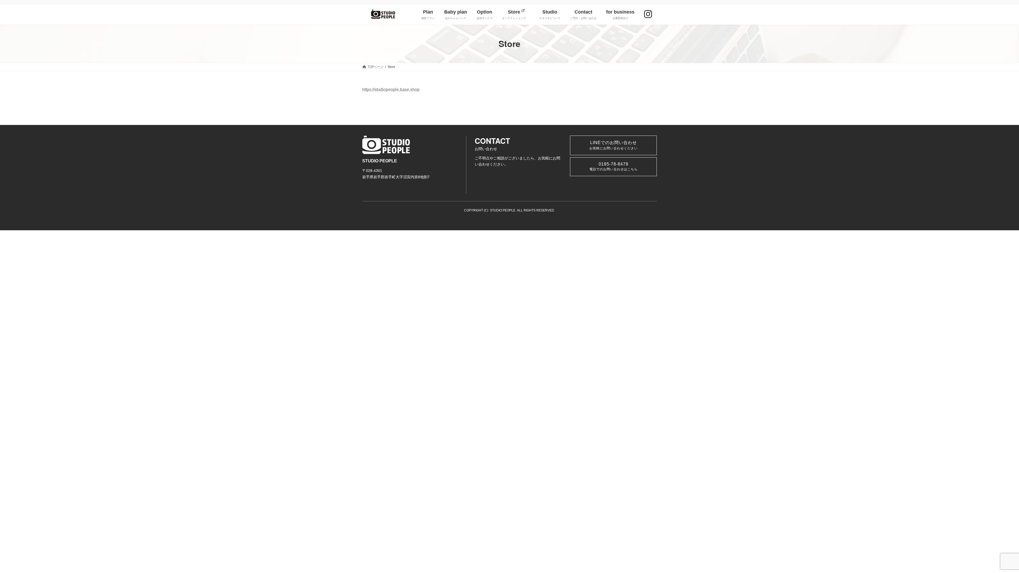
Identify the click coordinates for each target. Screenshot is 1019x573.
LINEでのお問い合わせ (613, 145)
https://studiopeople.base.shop (391, 89)
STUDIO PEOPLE (502, 210)
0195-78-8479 (613, 166)
